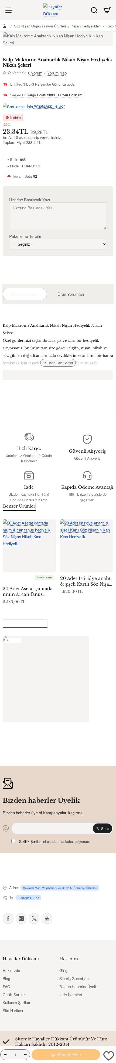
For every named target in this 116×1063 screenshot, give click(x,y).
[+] (25, 1055)
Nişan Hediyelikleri (86, 26)
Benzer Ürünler (19, 506)
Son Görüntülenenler (25, 622)
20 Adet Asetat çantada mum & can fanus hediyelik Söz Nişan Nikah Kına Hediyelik (28, 591)
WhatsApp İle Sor (49, 106)
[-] (5, 1055)
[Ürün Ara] (94, 10)
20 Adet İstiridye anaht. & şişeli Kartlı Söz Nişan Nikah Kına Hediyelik (86, 581)
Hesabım (68, 958)
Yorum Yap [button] (57, 73)
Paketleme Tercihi (25, 236)
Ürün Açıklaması (24, 294)
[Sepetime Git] (107, 10)
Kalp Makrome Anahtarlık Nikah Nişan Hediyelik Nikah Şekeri (45, 734)
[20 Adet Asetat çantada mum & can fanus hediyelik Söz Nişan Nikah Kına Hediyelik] (29, 545)
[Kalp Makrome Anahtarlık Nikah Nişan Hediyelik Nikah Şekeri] (46, 679)
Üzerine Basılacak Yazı (29, 199)
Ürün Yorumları (70, 294)
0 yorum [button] (35, 73)
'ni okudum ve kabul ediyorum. (54, 841)
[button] (66, 1054)
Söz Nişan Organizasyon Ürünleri (40, 26)
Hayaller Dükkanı (21, 958)
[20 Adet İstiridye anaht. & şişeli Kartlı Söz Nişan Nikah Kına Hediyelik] (86, 545)
